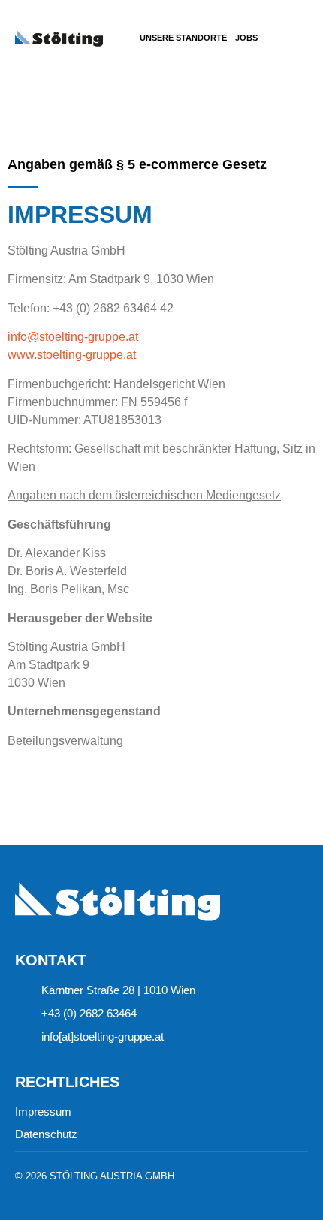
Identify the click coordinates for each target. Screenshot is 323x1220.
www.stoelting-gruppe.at (72, 354)
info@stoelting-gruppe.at (73, 336)
